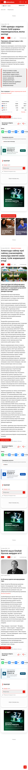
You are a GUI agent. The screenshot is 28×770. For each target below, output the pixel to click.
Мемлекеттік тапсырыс (16, 248)
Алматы (6, 464)
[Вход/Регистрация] (23, 2)
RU (25, 2)
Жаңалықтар (10, 9)
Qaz (11, 37)
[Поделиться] (25, 767)
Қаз (9, 37)
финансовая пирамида (9, 141)
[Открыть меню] (2, 2)
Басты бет (3, 9)
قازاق (15, 37)
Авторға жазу (23, 264)
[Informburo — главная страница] (9, 2)
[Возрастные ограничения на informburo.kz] (20, 2)
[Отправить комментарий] (24, 168)
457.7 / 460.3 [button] (7, 5)
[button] (23, 5)
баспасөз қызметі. (6, 593)
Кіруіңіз (5, 165)
